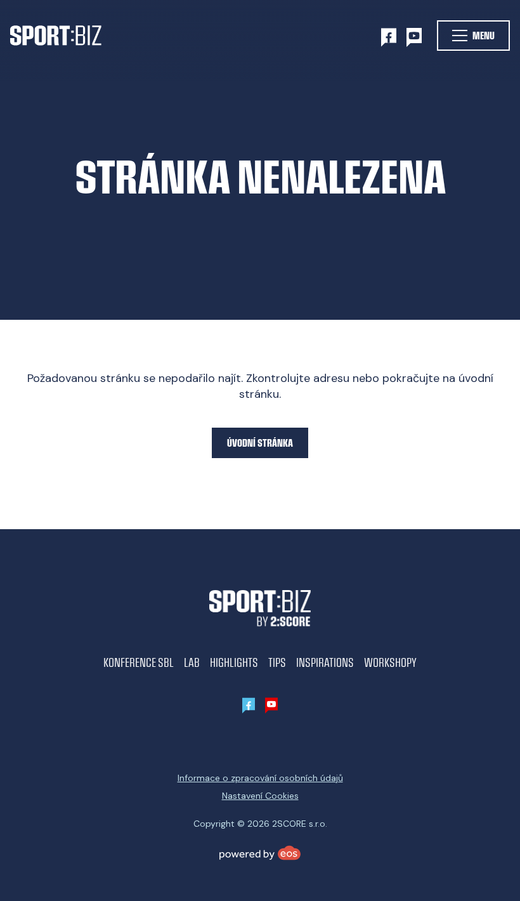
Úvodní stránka (260, 443)
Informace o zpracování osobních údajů (260, 778)
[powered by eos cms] (260, 852)
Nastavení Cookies (260, 795)
